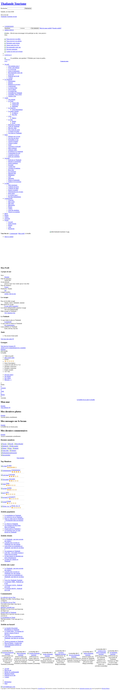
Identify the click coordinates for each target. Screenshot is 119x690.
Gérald (9, 501)
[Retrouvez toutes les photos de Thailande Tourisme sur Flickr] (20, 655)
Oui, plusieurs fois (9, 313)
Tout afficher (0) (5, 407)
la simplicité (7, 322)
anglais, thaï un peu (10, 294)
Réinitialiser (7, 682)
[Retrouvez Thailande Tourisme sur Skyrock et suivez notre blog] (74, 656)
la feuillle (92, 399)
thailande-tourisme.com (86, 688)
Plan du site (7, 670)
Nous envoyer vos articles (14, 41)
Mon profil (21, 233)
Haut (5, 683)
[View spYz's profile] (3, 493)
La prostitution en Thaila (8, 617)
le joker (9, 465)
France (6, 287)
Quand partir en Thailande (8, 612)
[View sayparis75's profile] (5, 497)
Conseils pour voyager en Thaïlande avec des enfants (12, 543)
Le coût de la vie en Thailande (13, 517)
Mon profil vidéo (9, 357)
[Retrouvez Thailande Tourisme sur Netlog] (88, 655)
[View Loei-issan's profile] (5, 475)
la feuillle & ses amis (83, 399)
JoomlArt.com (41, 688)
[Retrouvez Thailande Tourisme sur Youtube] (33, 655)
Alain (7, 483)
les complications (9, 325)
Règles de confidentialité (11, 672)
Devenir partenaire (11, 49)
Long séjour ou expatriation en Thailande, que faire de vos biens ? (14, 547)
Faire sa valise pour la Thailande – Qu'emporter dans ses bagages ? (13, 520)
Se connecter (35, 28)
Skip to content (8, 236)
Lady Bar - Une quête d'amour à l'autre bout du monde (13, 553)
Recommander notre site (13, 47)
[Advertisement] (59, 252)
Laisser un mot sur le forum (14, 51)
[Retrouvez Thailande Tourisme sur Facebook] (7, 654)
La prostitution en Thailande (12, 515)
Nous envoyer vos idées (13, 39)
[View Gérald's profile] (4, 502)
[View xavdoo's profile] (4, 488)
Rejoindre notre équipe (13, 43)
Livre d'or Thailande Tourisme (13, 580)
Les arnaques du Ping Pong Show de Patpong (12, 526)
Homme (6, 277)
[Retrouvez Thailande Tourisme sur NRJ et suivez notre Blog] (113, 654)
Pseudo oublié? (56, 28)
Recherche (4, 8)
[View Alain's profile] (3, 484)
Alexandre (12, 479)
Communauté (13, 233)
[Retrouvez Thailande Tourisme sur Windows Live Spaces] (101, 654)
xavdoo (9, 488)
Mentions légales (9, 673)
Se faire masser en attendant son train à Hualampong (13, 557)
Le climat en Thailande (11, 524)
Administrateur (16, 470)
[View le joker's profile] (4, 466)
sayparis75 (12, 497)
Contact (6, 677)
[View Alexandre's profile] (5, 479)
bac (5, 290)
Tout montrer (20, 458)
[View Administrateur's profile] (6, 470)
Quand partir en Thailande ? (12, 529)
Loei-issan (12, 474)
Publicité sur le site (9, 675)
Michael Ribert (105, 688)
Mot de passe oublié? (46, 28)
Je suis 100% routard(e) (11, 306)
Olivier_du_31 (15, 506)
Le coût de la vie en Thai (8, 597)
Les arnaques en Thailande (12, 551)
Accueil (6, 668)
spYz (7, 492)
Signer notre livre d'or (12, 45)
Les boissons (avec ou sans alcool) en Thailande (12, 531)
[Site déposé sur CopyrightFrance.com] (8, 686)
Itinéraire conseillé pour (8, 607)
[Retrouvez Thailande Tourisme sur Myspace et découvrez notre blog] (60, 654)
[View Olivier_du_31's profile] (6, 506)
